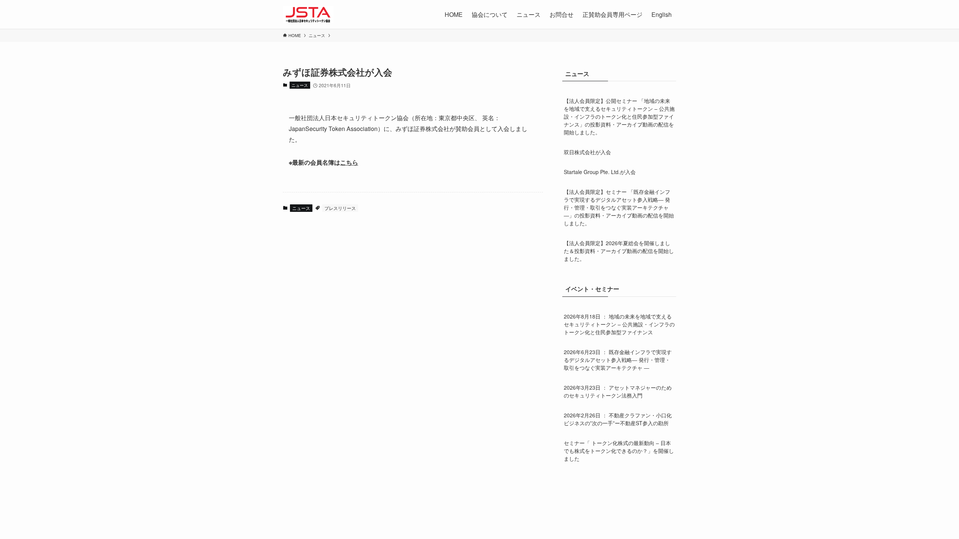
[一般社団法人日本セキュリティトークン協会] (308, 14)
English (661, 14)
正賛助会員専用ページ (612, 14)
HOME (454, 14)
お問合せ (562, 14)
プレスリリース (340, 208)
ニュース (299, 85)
